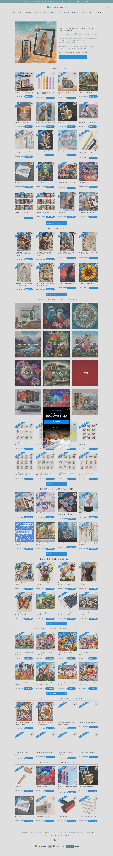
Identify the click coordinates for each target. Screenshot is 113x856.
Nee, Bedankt (56, 427)
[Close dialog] (69, 409)
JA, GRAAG (56, 422)
